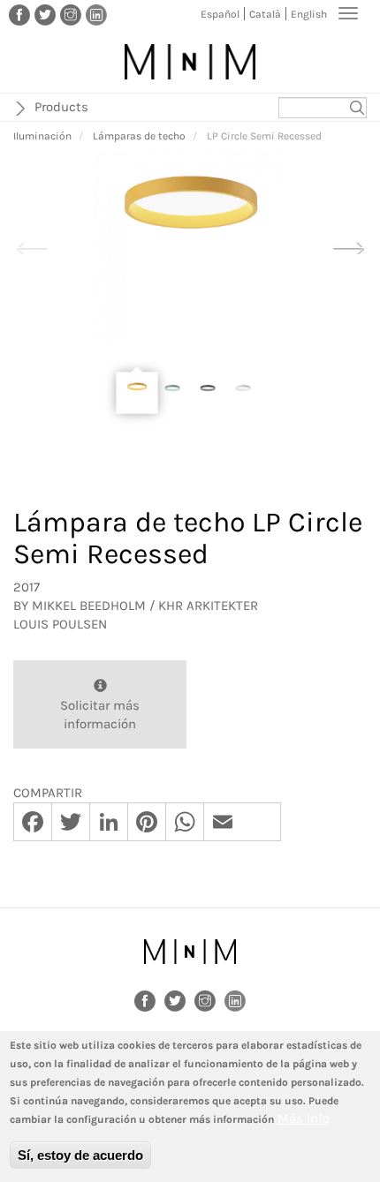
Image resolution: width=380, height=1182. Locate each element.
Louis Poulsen (60, 624)
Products (61, 107)
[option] (190, 247)
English (309, 14)
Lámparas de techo (139, 136)
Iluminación (42, 136)
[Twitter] (45, 14)
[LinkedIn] (96, 14)
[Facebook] (19, 14)
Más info (303, 1118)
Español (220, 14)
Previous (31, 245)
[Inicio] (190, 61)
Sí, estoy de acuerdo (80, 1155)
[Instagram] (70, 14)
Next (348, 245)
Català (265, 14)
